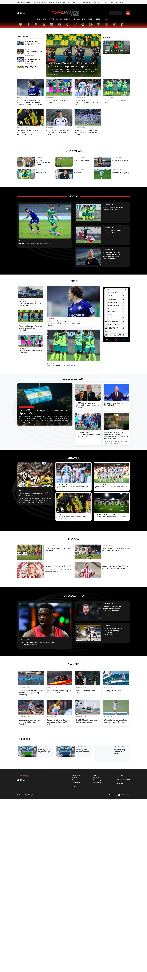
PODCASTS (106, 19)
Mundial (74, 780)
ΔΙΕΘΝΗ (73, 457)
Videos (95, 778)
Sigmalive (37, 2)
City (69, 2)
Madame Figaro (86, 2)
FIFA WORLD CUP (71, 379)
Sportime (51, 2)
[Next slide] (128, 739)
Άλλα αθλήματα (98, 785)
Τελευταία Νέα (23, 36)
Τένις (73, 787)
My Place (110, 2)
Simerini (44, 2)
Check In (96, 2)
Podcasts (25, 738)
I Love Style (76, 2)
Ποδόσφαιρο (76, 778)
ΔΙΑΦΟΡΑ (74, 664)
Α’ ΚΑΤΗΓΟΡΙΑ (53, 19)
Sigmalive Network (23, 2)
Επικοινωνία (119, 786)
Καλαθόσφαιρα (77, 783)
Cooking (103, 2)
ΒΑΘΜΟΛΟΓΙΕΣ (87, 19)
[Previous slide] (122, 739)
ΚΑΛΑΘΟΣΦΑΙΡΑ (65, 19)
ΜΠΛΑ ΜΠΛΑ (73, 151)
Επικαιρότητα (97, 783)
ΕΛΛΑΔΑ (77, 19)
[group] (20, 24)
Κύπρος (73, 281)
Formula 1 (75, 790)
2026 (26, 798)
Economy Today (61, 2)
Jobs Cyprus (119, 2)
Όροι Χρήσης (119, 778)
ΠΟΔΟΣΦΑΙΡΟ (41, 19)
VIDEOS (97, 19)
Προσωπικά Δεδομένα (122, 782)
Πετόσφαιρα (76, 785)
